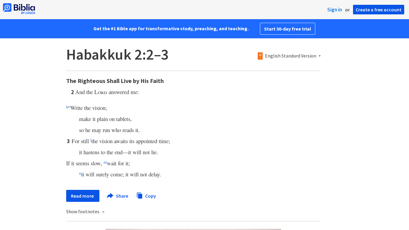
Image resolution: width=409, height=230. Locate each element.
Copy (150, 195)
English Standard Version (290, 56)
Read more (83, 196)
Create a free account (379, 10)
